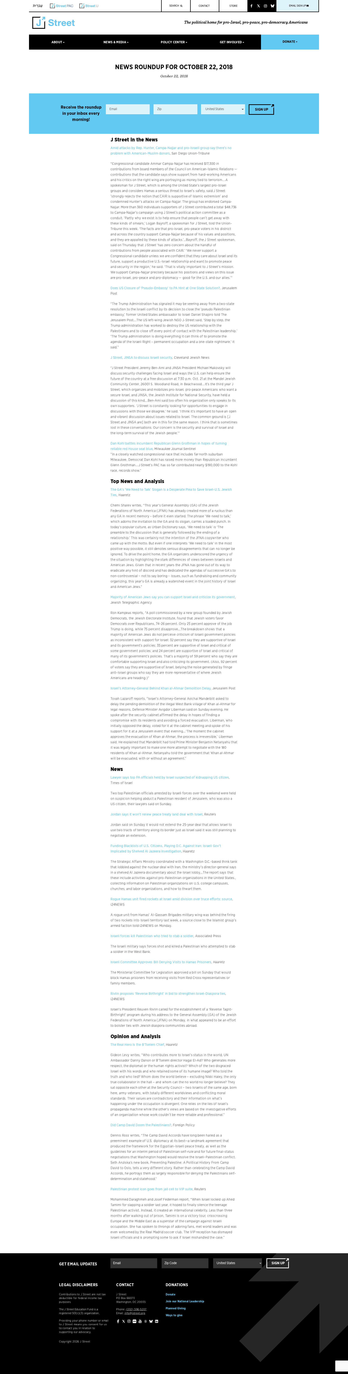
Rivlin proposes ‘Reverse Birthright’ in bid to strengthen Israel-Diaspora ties (168, 993)
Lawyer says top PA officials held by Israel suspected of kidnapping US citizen (170, 777)
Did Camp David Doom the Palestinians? (141, 1125)
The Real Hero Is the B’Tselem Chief (137, 1044)
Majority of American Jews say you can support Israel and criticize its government (173, 597)
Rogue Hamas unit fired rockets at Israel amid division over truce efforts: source (171, 899)
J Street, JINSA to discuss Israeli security (141, 357)
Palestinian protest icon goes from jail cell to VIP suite (152, 1189)
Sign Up (261, 109)
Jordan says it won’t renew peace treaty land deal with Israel (157, 814)
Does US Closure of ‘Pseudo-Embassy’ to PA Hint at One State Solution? (165, 288)
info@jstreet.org (135, 1313)
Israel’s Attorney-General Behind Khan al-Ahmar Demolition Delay (161, 688)
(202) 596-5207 (136, 1309)
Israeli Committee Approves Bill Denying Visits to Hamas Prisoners (161, 962)
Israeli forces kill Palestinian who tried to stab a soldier (152, 936)
